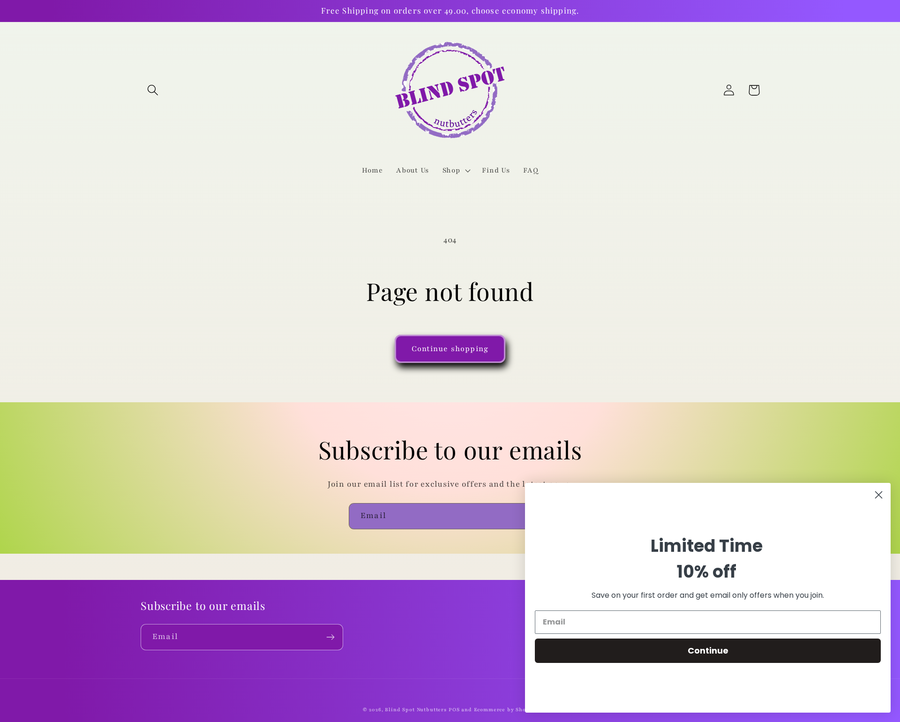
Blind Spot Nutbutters (416, 709)
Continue (708, 650)
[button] (153, 90)
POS (454, 709)
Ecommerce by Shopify (506, 709)
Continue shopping (450, 349)
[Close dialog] (878, 495)
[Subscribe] (330, 637)
